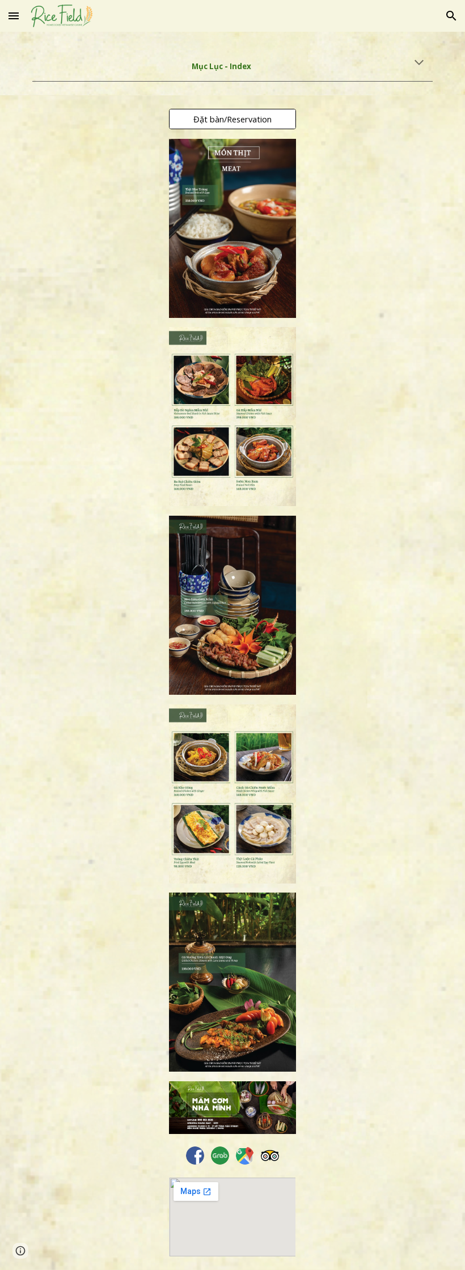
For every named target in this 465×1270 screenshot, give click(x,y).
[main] (232, 63)
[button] (13, 15)
